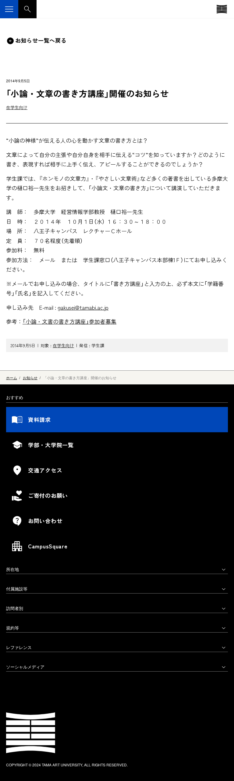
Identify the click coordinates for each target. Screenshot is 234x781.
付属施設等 (16, 589)
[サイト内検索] (27, 9)
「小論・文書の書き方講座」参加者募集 (69, 321)
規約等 (12, 628)
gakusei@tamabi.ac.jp (83, 307)
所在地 (12, 569)
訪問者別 (14, 608)
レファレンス (19, 647)
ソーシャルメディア (25, 667)
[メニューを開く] (9, 9)
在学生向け (16, 107)
